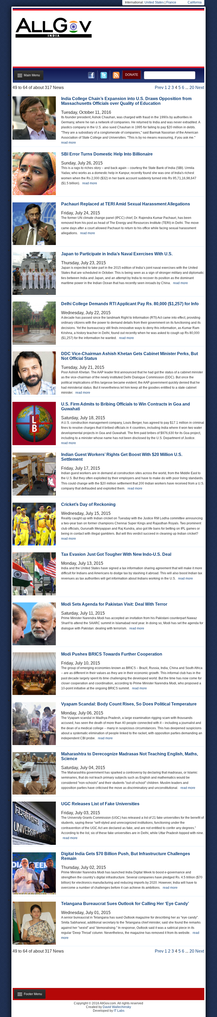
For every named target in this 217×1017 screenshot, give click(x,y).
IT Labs (119, 1011)
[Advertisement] (108, 53)
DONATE (131, 75)
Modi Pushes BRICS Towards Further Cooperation (111, 654)
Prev (159, 87)
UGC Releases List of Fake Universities (100, 804)
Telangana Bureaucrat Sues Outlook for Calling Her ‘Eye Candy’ (125, 903)
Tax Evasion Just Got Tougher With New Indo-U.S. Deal (116, 554)
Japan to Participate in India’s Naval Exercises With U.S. (117, 254)
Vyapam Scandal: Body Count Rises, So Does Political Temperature (129, 704)
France (171, 2)
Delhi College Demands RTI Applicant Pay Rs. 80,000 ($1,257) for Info (130, 304)
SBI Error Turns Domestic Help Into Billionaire (107, 154)
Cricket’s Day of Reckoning (88, 504)
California (195, 2)
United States (154, 2)
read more (68, 142)
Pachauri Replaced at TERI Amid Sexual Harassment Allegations (125, 204)
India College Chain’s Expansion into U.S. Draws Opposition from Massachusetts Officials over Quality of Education (126, 101)
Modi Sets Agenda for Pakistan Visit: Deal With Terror (114, 604)
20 (191, 87)
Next (199, 87)
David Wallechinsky (117, 1007)
